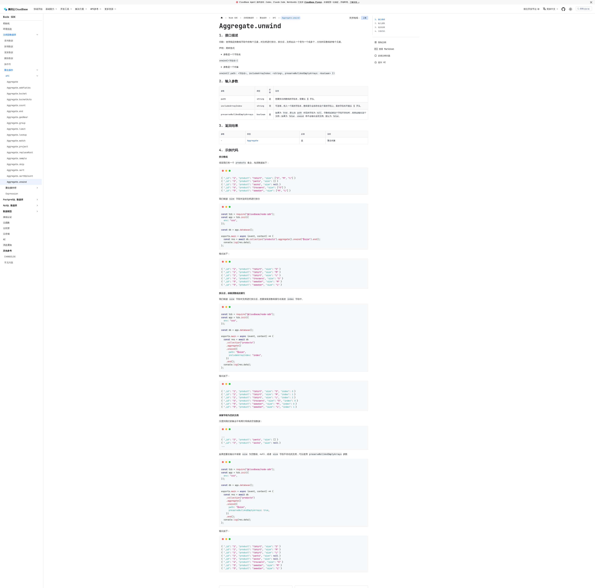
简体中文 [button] (551, 9)
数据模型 (7, 211)
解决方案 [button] (79, 9)
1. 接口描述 (380, 19)
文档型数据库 (9, 34)
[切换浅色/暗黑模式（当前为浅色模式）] (570, 9)
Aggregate (252, 140)
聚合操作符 (11, 187)
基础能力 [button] (50, 9)
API (7, 76)
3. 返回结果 (380, 27)
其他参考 (7, 250)
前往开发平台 (530, 9)
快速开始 (38, 9)
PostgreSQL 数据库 (13, 199)
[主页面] (221, 18)
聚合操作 (8, 70)
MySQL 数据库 (10, 205)
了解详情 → (354, 2)
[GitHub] (563, 9)
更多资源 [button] (109, 9)
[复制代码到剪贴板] (365, 170)
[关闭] (591, 2)
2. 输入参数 (380, 23)
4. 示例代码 (380, 31)
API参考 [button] (94, 9)
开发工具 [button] (64, 9)
